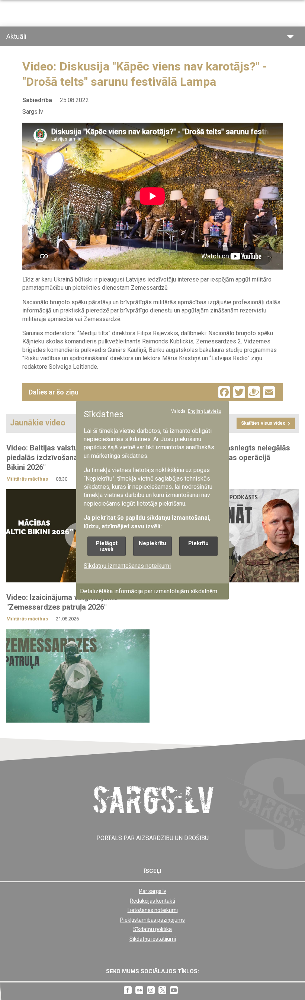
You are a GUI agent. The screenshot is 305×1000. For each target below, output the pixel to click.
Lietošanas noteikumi (153, 910)
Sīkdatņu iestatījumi (152, 939)
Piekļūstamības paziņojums (152, 920)
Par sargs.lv (152, 891)
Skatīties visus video (263, 423)
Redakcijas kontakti (152, 901)
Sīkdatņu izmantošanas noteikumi (127, 565)
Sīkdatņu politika (152, 929)
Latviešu (212, 411)
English (195, 411)
